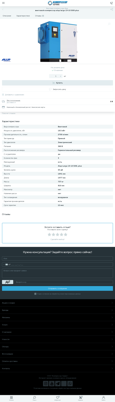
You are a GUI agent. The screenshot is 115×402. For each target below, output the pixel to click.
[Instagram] (45, 383)
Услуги (4, 325)
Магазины (6, 317)
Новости (5, 339)
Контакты (6, 368)
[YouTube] (51, 383)
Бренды (5, 310)
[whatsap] (70, 383)
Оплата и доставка (9, 361)
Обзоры (5, 347)
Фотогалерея (7, 354)
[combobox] (6, 264)
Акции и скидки (8, 303)
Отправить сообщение (57, 288)
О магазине (6, 332)
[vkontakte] (64, 383)
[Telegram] (58, 383)
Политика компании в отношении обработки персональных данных (58, 388)
